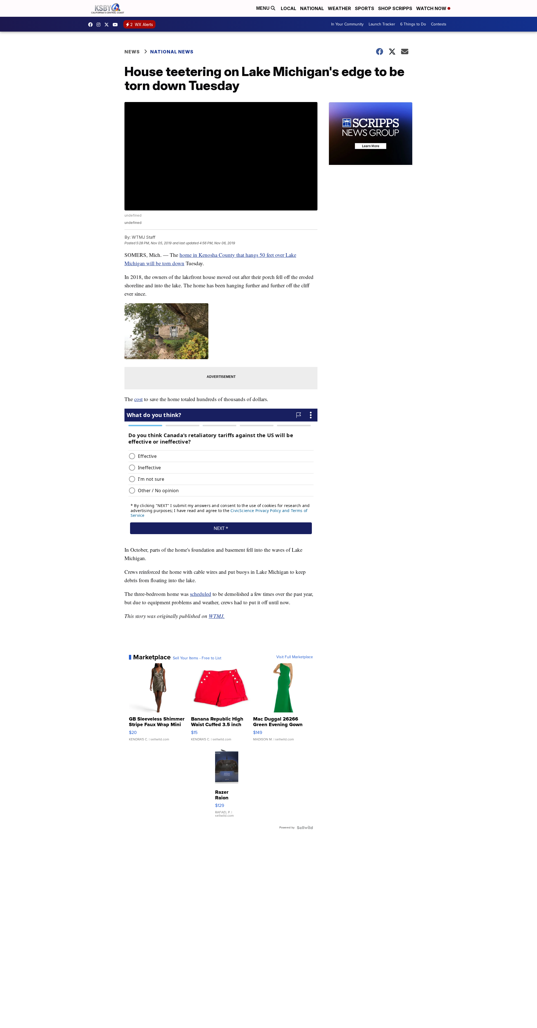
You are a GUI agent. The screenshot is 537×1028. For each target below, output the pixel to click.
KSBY (108, 24)
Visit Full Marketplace (294, 657)
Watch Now (431, 8)
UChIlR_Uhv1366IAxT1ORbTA (117, 24)
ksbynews (91, 24)
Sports (364, 8)
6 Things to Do (413, 24)
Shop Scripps (395, 8)
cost (138, 398)
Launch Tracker (382, 24)
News (132, 52)
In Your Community (347, 24)
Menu (263, 8)
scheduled (200, 593)
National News (172, 52)
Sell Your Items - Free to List (197, 658)
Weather (339, 8)
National (312, 8)
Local (288, 8)
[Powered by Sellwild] (305, 828)
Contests (438, 24)
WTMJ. (217, 615)
